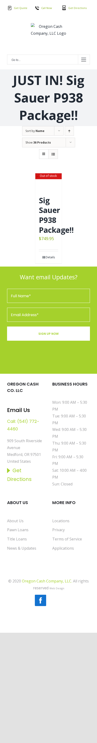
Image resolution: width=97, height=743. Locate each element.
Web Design (56, 588)
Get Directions (77, 8)
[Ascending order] (69, 131)
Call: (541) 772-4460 (23, 425)
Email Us (18, 410)
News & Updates (21, 548)
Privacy (58, 529)
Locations (60, 520)
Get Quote (20, 8)
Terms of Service (67, 539)
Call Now (46, 8)
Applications (63, 548)
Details (50, 257)
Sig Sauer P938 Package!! (56, 215)
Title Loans (17, 539)
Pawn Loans (17, 529)
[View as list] (53, 154)
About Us (15, 520)
